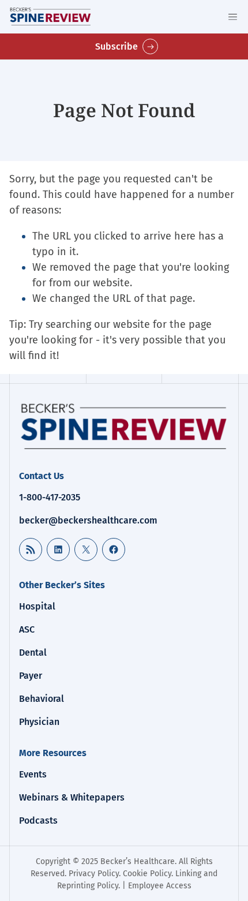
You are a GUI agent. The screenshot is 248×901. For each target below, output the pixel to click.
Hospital (37, 606)
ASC (27, 629)
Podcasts (38, 820)
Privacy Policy (94, 873)
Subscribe (116, 46)
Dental (33, 652)
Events (33, 774)
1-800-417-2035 (49, 497)
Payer (30, 675)
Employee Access (159, 886)
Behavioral (41, 698)
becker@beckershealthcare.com (88, 520)
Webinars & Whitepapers (72, 797)
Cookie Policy (147, 873)
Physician (39, 721)
